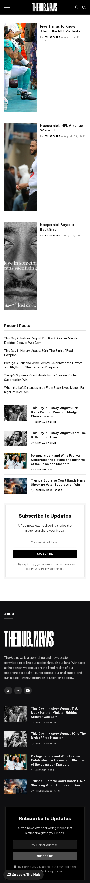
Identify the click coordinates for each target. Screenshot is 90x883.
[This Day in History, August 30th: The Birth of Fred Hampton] (15, 438)
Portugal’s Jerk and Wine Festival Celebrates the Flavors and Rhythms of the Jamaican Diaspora (58, 460)
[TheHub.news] (45, 7)
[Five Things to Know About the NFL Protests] (20, 67)
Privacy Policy (40, 568)
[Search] (83, 7)
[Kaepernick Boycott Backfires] (20, 266)
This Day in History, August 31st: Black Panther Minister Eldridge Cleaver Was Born (54, 412)
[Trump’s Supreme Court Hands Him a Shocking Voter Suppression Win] (15, 486)
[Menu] (7, 7)
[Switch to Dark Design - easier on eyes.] (77, 7)
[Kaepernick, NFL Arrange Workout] (20, 167)
